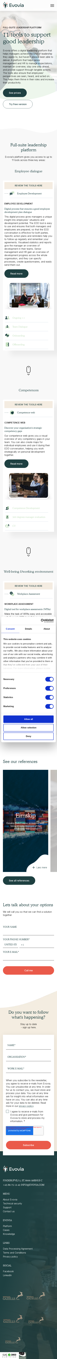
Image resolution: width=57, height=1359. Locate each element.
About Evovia (10, 1199)
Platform (7, 1226)
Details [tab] (28, 629)
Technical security (12, 1203)
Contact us (9, 1211)
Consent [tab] (10, 629)
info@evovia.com (32, 1184)
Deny (28, 736)
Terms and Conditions (14, 1252)
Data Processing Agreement (18, 1248)
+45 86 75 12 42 (11, 1184)
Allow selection (28, 727)
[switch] (49, 688)
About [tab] (47, 629)
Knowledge (9, 1233)
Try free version (18, 104)
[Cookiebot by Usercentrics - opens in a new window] (41, 621)
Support (7, 1207)
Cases (6, 1230)
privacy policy (26, 1106)
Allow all (28, 719)
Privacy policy (10, 1256)
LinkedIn (7, 1275)
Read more (16, 273)
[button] (28, 249)
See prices (15, 92)
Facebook (8, 1271)
